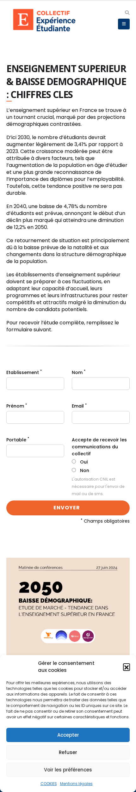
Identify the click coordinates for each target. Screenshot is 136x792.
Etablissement (24, 372)
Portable (17, 439)
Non (84, 470)
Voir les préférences (68, 769)
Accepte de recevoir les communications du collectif (99, 447)
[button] (126, 667)
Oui (84, 462)
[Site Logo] (45, 20)
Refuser (68, 752)
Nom (78, 372)
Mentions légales (76, 783)
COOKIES (48, 783)
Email (79, 405)
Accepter (68, 735)
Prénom (16, 405)
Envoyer (67, 507)
